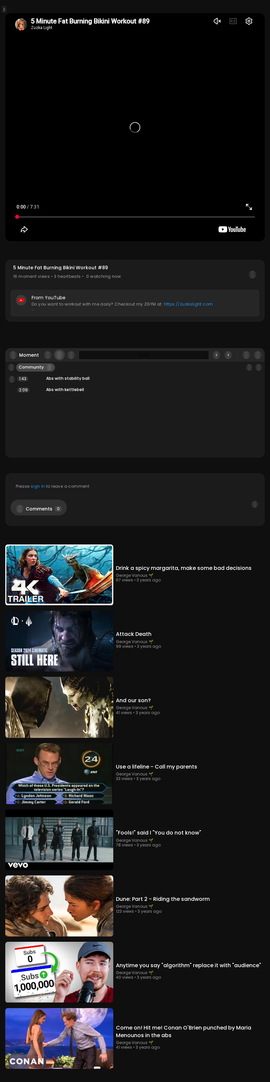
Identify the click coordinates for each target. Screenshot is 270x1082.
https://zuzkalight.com (188, 360)
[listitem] (135, 494)
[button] (135, 347)
